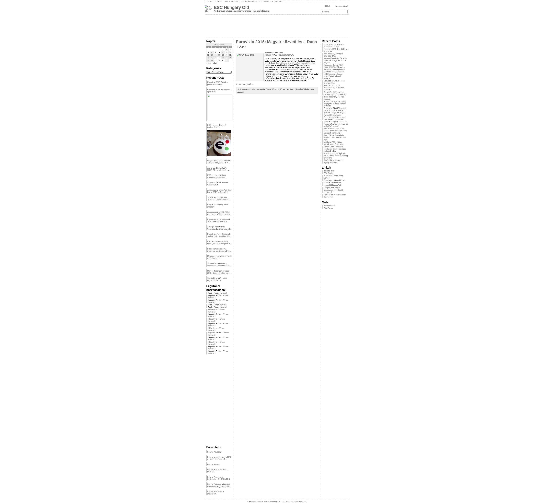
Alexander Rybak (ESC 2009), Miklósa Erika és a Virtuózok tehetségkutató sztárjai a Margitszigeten (218, 169)
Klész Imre (212, 310)
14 (216, 55)
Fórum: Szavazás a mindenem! (215, 493)
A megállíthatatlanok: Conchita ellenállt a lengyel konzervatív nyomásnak (218, 228)
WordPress (328, 208)
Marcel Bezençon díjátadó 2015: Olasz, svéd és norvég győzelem (219, 272)
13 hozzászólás (286, 89)
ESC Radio (328, 173)
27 (212, 60)
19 (208, 58)
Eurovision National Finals (334, 180)
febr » (215, 63)
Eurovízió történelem (332, 183)
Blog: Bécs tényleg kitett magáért (217, 206)
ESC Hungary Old (231, 7)
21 (216, 58)
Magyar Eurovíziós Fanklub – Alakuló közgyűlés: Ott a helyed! (219, 161)
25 (230, 58)
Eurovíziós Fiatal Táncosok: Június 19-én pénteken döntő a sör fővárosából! (219, 235)
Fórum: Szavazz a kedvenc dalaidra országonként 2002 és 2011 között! (218, 485)
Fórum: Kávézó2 (220, 293)
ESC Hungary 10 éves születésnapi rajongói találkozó (216, 176)
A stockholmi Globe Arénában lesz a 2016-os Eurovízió (219, 191)
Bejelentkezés (329, 206)
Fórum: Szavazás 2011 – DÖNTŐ (217, 471)
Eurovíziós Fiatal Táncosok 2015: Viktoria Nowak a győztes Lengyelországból (218, 220)
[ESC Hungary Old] (277, 26)
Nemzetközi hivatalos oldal (335, 195)
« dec (208, 63)
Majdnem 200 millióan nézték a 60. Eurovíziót (219, 257)
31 (226, 60)
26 (208, 60)
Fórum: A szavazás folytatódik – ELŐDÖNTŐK (218, 478)
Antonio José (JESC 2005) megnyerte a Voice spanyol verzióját (218, 213)
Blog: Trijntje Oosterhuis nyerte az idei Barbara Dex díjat (218, 250)
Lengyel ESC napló (332, 188)
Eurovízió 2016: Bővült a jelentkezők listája (217, 83)
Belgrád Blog (329, 171)
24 (226, 58)
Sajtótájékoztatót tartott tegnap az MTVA (217, 279)
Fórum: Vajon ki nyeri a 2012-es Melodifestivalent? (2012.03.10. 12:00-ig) (219, 458)
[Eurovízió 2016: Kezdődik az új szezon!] (219, 107)
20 (212, 58)
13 (212, 55)
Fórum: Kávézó (213, 464)
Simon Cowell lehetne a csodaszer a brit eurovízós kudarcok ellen (218, 264)
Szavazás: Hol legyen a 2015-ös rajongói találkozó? (218, 198)
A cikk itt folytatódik (245, 84)
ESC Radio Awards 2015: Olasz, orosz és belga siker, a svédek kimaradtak (219, 242)
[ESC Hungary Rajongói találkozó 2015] (219, 143)
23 (223, 58)
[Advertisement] (219, 400)
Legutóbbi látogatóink (332, 185)
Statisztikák (329, 197)
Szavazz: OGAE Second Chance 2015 (217, 184)
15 (219, 55)
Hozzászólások (341, 6)
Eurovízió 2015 (272, 89)
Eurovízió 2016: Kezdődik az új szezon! (219, 91)
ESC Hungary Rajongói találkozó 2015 (217, 126)
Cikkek (327, 6)
